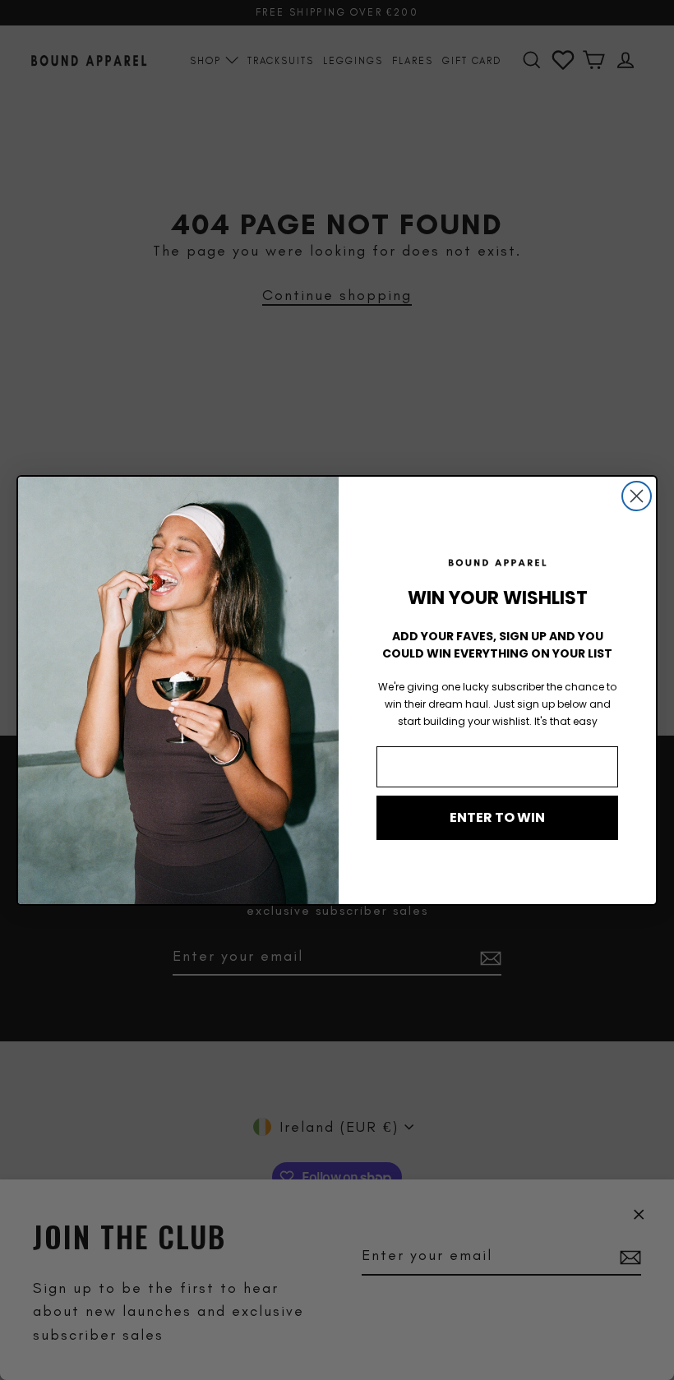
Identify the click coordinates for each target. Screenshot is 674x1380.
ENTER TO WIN (497, 817)
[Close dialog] (636, 496)
